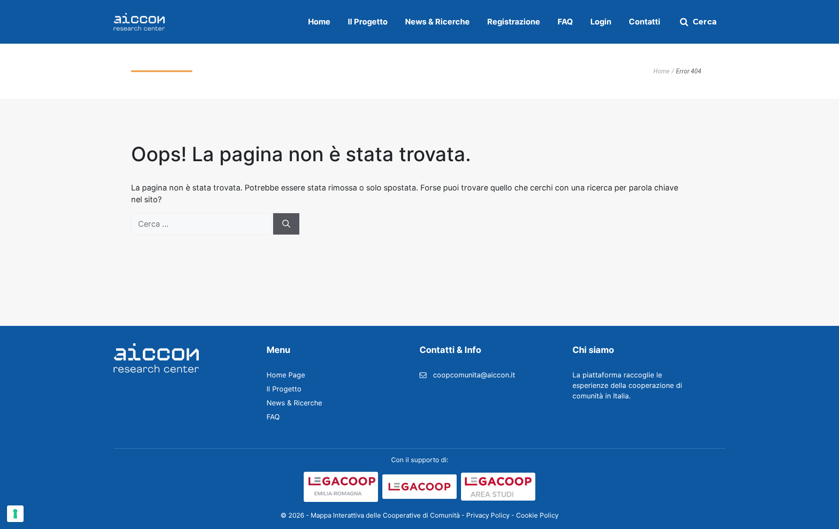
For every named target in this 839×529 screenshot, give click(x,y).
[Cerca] (286, 224)
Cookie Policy (537, 515)
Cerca (705, 22)
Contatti (644, 21)
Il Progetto (368, 21)
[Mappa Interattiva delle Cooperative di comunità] (139, 22)
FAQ (565, 21)
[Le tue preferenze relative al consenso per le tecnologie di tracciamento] (15, 513)
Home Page (286, 374)
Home (319, 21)
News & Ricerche (437, 21)
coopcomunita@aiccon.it (474, 374)
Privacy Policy (488, 515)
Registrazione (513, 21)
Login (600, 21)
